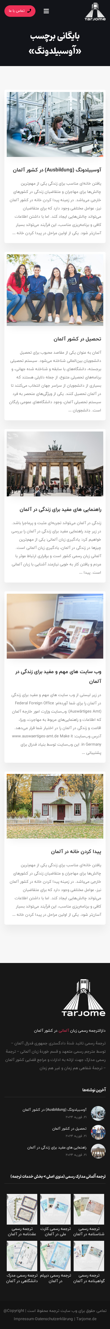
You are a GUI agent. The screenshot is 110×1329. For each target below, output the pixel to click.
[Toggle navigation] (46, 10)
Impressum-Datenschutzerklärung (43, 1319)
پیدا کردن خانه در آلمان (76, 851)
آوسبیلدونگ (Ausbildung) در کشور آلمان (57, 169)
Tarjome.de (86, 1319)
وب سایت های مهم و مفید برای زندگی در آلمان (58, 676)
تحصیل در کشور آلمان (77, 338)
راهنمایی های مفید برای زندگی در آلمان (60, 509)
